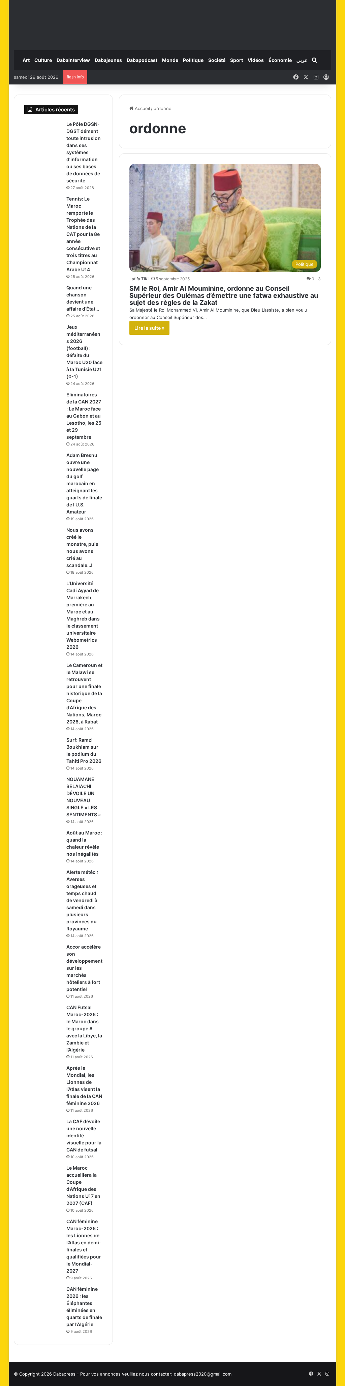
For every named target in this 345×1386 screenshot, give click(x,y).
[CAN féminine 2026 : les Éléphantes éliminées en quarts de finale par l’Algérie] (42, 1298)
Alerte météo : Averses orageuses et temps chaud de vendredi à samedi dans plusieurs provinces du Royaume (82, 900)
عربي (301, 60)
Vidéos (256, 60)
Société (216, 60)
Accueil (141, 108)
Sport (236, 60)
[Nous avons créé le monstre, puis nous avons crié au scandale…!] (42, 539)
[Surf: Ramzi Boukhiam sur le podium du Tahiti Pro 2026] (42, 749)
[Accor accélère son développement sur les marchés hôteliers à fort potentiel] (42, 956)
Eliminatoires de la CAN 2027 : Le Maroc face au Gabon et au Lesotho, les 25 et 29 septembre (83, 416)
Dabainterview (73, 60)
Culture (43, 60)
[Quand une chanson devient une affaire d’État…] (42, 297)
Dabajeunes (108, 60)
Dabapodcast (142, 60)
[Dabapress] (172, 21)
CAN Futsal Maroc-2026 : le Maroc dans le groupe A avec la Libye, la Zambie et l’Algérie (84, 1028)
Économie (280, 60)
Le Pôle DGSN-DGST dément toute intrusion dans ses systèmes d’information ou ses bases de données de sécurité (83, 152)
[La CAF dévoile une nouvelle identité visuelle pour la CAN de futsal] (42, 1130)
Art (26, 60)
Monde (170, 60)
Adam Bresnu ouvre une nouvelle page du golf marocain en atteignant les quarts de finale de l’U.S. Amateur (84, 483)
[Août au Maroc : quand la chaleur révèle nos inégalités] (42, 842)
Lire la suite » (149, 328)
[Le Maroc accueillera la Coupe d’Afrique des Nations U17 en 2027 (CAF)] (42, 1177)
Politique (193, 60)
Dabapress (64, 1374)
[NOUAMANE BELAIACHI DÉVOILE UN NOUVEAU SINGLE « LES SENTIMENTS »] (42, 788)
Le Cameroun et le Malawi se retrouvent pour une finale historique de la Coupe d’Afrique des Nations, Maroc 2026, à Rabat (84, 693)
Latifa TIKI (139, 278)
